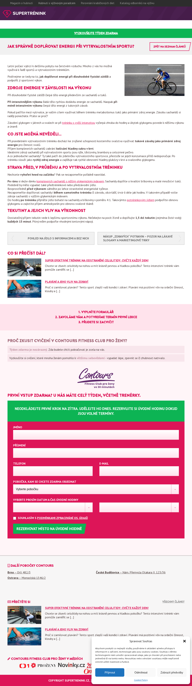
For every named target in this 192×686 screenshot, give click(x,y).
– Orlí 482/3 (19, 572)
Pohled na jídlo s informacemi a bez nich (58, 238)
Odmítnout (140, 672)
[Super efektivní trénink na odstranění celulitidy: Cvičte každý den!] (24, 275)
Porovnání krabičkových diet (97, 3)
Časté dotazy (65, 27)
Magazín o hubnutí (21, 3)
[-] (24, 14)
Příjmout (110, 672)
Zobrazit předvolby (171, 672)
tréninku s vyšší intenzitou (78, 123)
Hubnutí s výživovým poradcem (56, 3)
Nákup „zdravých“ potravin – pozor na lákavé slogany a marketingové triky (137, 238)
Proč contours (11, 27)
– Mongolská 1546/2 (27, 578)
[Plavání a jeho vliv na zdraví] (24, 296)
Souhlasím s (52, 518)
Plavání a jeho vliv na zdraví (66, 282)
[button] (184, 641)
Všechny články (173, 602)
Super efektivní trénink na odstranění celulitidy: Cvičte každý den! (96, 260)
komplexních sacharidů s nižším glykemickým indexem (70, 181)
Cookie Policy (141, 680)
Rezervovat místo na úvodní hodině (49, 528)
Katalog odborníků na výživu (137, 3)
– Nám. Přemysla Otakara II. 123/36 (131, 572)
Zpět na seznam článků (169, 46)
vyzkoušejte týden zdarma (96, 33)
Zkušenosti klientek (38, 27)
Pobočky (83, 27)
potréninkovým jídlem (140, 200)
